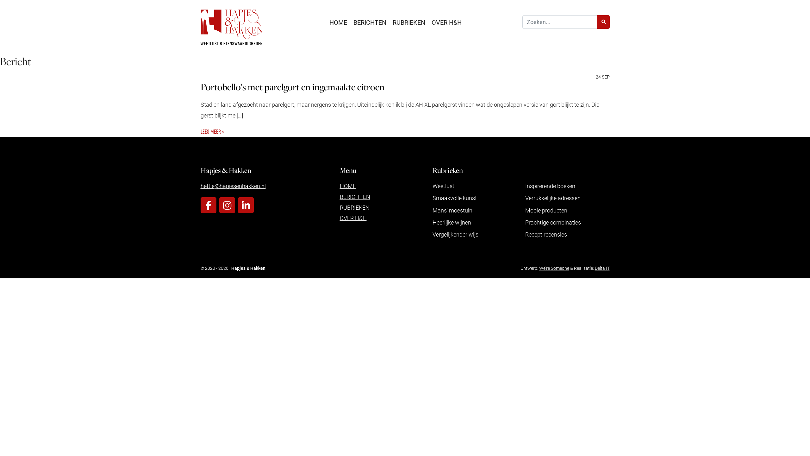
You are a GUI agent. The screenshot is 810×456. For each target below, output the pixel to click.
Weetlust (443, 186)
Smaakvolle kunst (455, 198)
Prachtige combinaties (553, 222)
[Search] (603, 22)
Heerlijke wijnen (452, 222)
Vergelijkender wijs (455, 234)
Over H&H (447, 22)
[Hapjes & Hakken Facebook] (208, 205)
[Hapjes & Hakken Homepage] (232, 27)
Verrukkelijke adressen (553, 198)
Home (338, 22)
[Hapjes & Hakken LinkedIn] (246, 205)
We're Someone (554, 268)
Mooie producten (546, 210)
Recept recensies (546, 234)
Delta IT (602, 268)
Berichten (369, 22)
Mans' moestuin (452, 210)
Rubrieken (409, 22)
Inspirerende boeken (550, 186)
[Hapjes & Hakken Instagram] (227, 205)
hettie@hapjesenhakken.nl (233, 186)
